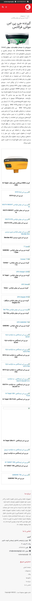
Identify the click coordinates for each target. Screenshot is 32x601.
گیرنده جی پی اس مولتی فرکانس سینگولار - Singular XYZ (16, 301)
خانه (28, 16)
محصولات (22, 16)
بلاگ (29, 574)
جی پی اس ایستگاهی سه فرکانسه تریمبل (16, 453)
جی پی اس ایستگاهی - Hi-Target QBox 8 (16, 441)
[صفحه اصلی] (28, 8)
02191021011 (21, 2)
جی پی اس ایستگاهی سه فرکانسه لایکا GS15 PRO (16, 371)
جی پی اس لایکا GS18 (16, 196)
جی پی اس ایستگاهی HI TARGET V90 (16, 466)
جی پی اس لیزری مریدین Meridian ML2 (16, 237)
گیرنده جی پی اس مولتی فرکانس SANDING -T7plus (16, 251)
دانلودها (28, 578)
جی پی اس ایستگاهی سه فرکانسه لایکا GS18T (16, 341)
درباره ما (28, 581)
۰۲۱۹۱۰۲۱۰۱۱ (22, 547)
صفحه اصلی (27, 567)
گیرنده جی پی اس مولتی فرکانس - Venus (16, 288)
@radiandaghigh (9, 2)
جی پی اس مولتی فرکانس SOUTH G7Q (16, 223)
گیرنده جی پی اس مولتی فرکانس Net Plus (16, 313)
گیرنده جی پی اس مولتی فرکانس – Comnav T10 (16, 264)
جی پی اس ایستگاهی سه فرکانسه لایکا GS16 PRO (16, 356)
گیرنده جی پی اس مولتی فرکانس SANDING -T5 (16, 327)
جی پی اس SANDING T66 (16, 478)
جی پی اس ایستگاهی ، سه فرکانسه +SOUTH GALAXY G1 (16, 385)
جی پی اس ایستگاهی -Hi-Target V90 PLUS (16, 399)
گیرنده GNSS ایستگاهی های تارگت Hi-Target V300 (16, 184)
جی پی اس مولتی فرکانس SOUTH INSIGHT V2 (16, 211)
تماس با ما (27, 585)
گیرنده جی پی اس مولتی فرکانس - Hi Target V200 (16, 276)
